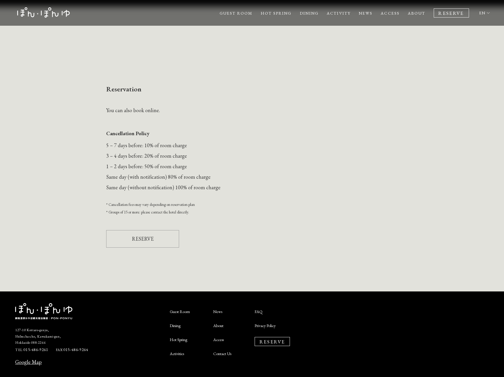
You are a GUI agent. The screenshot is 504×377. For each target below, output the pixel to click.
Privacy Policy (265, 325)
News (217, 311)
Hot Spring (178, 339)
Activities (177, 353)
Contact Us (222, 353)
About (218, 325)
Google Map (28, 362)
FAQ (258, 311)
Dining (175, 325)
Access (218, 339)
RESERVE (143, 238)
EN (482, 12)
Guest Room (180, 311)
